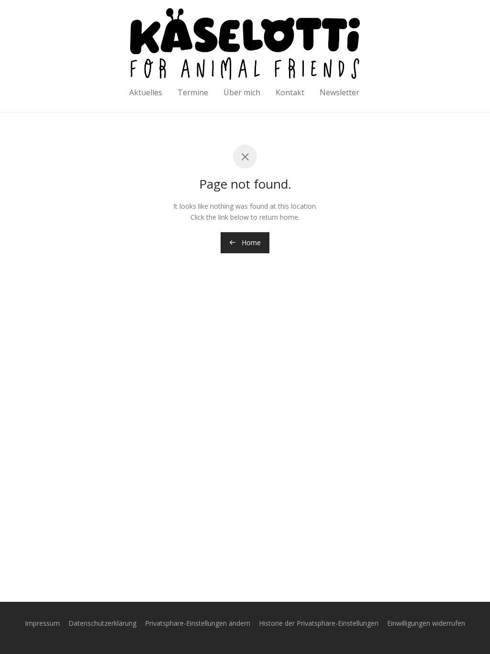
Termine (193, 92)
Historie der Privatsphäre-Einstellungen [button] (319, 623)
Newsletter (339, 92)
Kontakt (290, 92)
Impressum (42, 623)
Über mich (241, 92)
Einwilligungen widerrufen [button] (426, 623)
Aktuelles (145, 92)
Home (250, 242)
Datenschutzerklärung (102, 623)
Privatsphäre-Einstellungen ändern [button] (197, 623)
